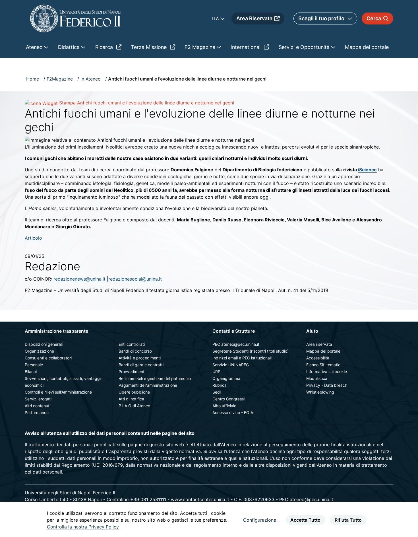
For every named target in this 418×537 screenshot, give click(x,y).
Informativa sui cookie (326, 371)
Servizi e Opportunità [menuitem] (305, 47)
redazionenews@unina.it (79, 279)
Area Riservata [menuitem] (254, 18)
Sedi (216, 392)
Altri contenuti (37, 405)
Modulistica (316, 378)
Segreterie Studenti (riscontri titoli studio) (250, 351)
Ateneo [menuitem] (35, 47)
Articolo (33, 238)
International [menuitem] (246, 47)
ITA (216, 18)
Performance (37, 412)
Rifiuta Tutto (348, 520)
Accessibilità (317, 357)
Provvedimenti (132, 371)
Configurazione (259, 520)
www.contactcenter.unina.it (200, 499)
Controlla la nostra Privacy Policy (83, 527)
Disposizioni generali (44, 344)
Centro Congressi (228, 398)
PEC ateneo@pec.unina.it (235, 344)
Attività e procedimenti (140, 357)
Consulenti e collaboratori (48, 357)
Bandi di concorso (135, 351)
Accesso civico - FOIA (232, 412)
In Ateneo (90, 79)
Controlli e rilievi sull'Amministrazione (58, 392)
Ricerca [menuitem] (104, 47)
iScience (367, 169)
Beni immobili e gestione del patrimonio (155, 378)
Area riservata (319, 344)
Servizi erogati (38, 398)
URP (216, 371)
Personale (34, 364)
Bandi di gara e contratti (141, 364)
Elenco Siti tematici (323, 364)
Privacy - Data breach (326, 385)
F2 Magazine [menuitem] (201, 47)
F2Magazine (60, 79)
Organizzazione (39, 351)
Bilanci (31, 371)
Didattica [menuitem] (69, 47)
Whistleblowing (320, 392)
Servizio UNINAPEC (230, 364)
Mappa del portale (323, 351)
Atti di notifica (131, 398)
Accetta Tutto (305, 520)
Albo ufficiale (224, 405)
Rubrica (219, 385)
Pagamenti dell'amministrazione (148, 385)
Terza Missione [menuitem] (149, 47)
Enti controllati (132, 344)
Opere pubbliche (134, 392)
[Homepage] (75, 18)
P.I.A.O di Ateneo (134, 405)
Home (32, 79)
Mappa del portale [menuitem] (367, 47)
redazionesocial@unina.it (135, 279)
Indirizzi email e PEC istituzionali (242, 357)
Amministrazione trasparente (56, 331)
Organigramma (226, 378)
